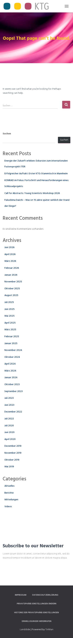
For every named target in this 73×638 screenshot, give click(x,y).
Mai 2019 (9, 467)
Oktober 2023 (12, 384)
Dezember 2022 (13, 412)
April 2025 (10, 323)
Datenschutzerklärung (45, 595)
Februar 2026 (11, 268)
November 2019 (12, 453)
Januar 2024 (11, 378)
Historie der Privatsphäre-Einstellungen (36, 612)
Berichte (9, 493)
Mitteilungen (11, 500)
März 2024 (10, 371)
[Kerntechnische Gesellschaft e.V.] (27, 6)
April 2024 (10, 364)
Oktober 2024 (12, 357)
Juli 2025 (9, 302)
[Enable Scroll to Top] (66, 630)
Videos (8, 507)
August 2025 (11, 295)
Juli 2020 (9, 426)
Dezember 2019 (12, 446)
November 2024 (13, 350)
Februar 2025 (11, 337)
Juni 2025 (9, 309)
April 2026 (10, 254)
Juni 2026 (9, 247)
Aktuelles (9, 486)
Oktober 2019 (11, 460)
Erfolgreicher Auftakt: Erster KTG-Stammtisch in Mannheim (36, 174)
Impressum (20, 595)
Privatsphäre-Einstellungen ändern (36, 604)
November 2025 (13, 282)
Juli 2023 (9, 398)
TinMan (49, 630)
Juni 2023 (9, 405)
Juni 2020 (9, 432)
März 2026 (10, 261)
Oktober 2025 (12, 289)
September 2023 (13, 391)
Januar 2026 (10, 275)
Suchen (7, 134)
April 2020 (10, 439)
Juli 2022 (9, 419)
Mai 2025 (9, 316)
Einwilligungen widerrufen (36, 621)
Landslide (25, 630)
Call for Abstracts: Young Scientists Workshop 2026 (32, 193)
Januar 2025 (10, 343)
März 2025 (10, 330)
